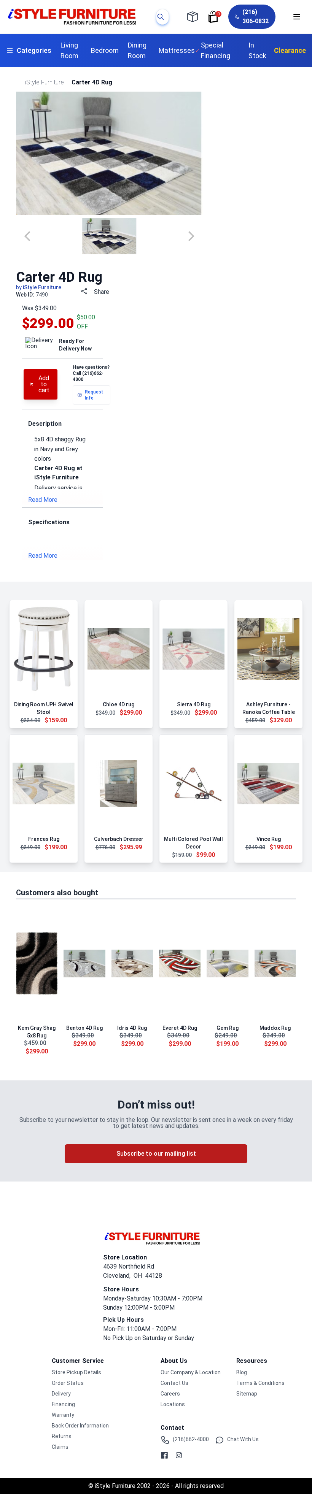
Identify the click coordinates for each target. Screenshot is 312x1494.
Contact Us (174, 1383)
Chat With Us (243, 1439)
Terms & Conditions (260, 1383)
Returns (62, 1436)
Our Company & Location (191, 1372)
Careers (170, 1394)
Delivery (61, 1394)
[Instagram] (178, 1455)
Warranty (63, 1415)
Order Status (68, 1383)
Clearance (290, 50)
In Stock (257, 50)
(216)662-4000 (191, 1439)
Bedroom (105, 50)
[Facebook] (164, 1455)
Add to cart (43, 384)
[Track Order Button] (192, 16)
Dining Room (137, 50)
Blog (241, 1372)
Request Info (94, 395)
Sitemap (246, 1394)
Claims (60, 1447)
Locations (173, 1404)
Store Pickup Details (76, 1372)
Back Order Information (80, 1426)
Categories (34, 50)
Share (101, 291)
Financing (63, 1404)
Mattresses (177, 50)
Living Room (69, 50)
